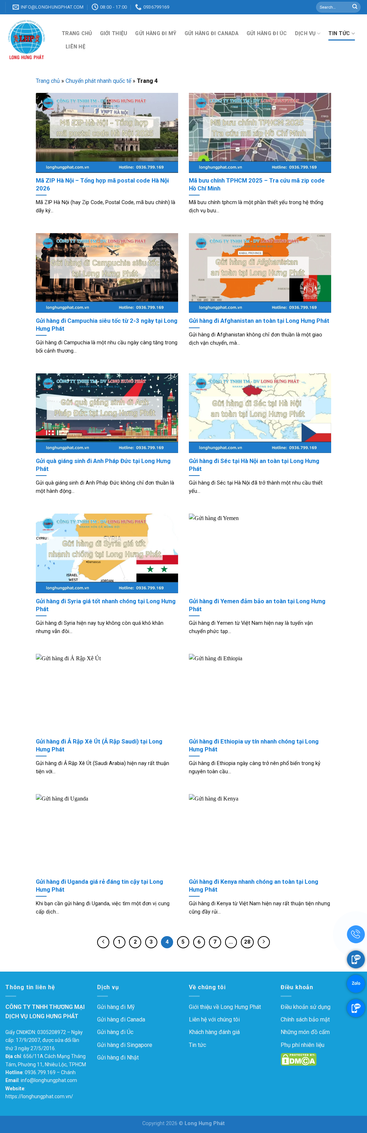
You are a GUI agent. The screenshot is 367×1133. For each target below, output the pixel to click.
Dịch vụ (305, 33)
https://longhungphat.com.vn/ (39, 1096)
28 (247, 942)
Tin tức (339, 33)
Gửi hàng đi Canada (212, 33)
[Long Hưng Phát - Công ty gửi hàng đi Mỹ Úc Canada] (28, 40)
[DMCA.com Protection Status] (298, 1059)
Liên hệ (75, 47)
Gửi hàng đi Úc (267, 33)
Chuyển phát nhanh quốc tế (98, 80)
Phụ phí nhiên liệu (302, 1045)
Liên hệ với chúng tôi (214, 1019)
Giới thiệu (114, 33)
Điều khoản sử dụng (305, 1007)
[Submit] (354, 7)
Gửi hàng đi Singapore (124, 1045)
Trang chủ (77, 33)
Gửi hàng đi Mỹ (155, 33)
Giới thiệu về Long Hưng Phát (225, 1007)
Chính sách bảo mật (305, 1019)
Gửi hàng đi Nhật (118, 1057)
